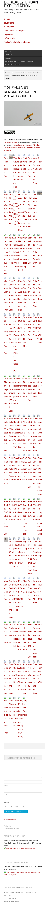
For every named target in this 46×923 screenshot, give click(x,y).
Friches (7, 19)
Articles (8, 55)
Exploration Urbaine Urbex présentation (20, 892)
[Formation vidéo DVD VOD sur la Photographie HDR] (23, 850)
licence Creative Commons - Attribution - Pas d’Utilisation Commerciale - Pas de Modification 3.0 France (22, 147)
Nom (6, 785)
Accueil (8, 51)
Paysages (8, 34)
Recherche (7, 826)
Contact (8, 58)
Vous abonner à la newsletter (16, 807)
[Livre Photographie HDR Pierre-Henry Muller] (23, 875)
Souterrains (9, 23)
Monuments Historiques (14, 30)
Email (6, 794)
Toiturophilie (9, 27)
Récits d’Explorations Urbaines (17, 42)
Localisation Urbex (12, 65)
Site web (6, 802)
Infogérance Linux (11, 902)
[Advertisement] (24, 746)
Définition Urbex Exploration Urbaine (19, 61)
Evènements (9, 38)
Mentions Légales (11, 899)
